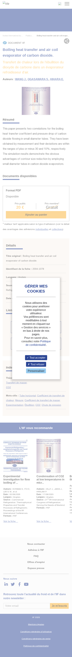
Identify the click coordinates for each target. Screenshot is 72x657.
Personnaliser (36, 370)
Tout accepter (37, 357)
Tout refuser (37, 364)
